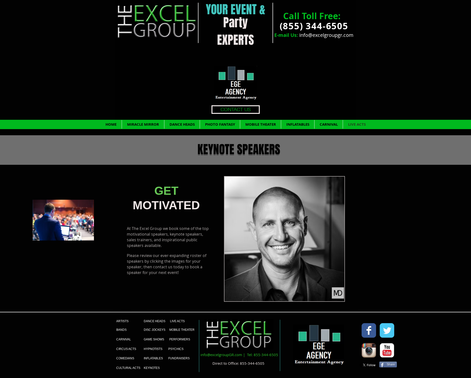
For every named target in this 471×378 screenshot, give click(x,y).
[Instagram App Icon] (369, 350)
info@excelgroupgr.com (326, 35)
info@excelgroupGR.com (221, 354)
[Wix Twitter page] (387, 330)
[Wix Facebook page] (369, 330)
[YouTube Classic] (387, 350)
